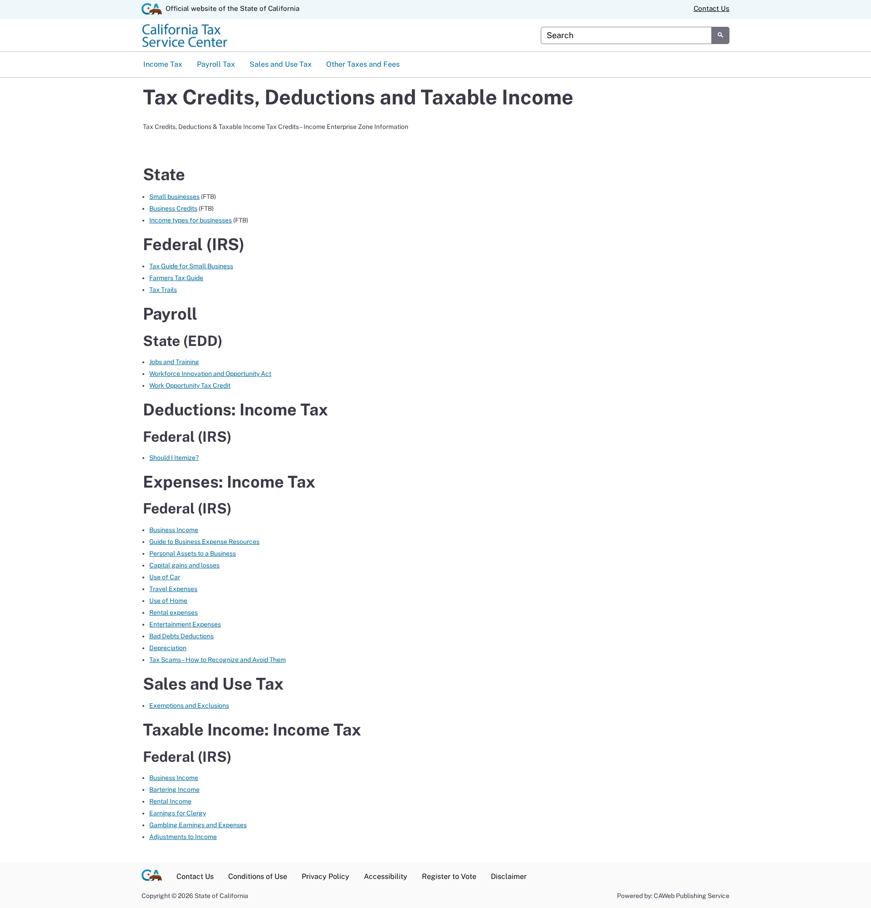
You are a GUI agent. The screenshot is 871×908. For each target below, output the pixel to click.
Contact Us (711, 8)
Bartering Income (174, 789)
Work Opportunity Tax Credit (189, 385)
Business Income (173, 529)
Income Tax (162, 64)
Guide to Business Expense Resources (204, 541)
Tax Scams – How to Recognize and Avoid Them (217, 659)
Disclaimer (509, 876)
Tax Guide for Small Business (191, 266)
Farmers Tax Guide (176, 277)
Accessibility (385, 876)
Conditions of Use (257, 876)
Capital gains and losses (184, 565)
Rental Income (170, 801)
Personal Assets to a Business (192, 553)
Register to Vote (449, 876)
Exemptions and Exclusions (189, 705)
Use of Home (168, 600)
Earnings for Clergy (177, 813)
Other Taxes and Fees (363, 64)
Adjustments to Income (183, 836)
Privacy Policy (325, 876)
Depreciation (167, 647)
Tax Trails (163, 289)
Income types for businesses (190, 220)
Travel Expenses (173, 588)
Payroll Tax (216, 64)
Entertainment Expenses (185, 624)
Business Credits (173, 208)
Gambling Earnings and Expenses (198, 825)
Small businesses (174, 196)
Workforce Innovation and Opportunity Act (210, 373)
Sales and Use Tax (281, 64)
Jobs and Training (174, 361)
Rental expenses (173, 612)
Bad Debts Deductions (181, 636)
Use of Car (164, 577)
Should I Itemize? (174, 457)
